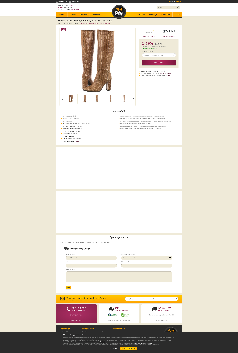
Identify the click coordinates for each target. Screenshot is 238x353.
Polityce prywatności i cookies (143, 343)
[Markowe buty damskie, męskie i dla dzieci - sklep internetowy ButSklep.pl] (119, 12)
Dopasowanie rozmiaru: (129, 254)
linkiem (102, 342)
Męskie (72, 14)
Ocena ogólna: (70, 254)
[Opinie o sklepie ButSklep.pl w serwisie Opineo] (113, 315)
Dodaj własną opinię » (149, 36)
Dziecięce (83, 14)
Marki (177, 14)
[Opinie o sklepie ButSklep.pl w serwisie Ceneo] (125, 315)
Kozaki (76, 23)
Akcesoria (96, 14)
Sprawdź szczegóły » (161, 320)
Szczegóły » (168, 75)
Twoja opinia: (70, 269)
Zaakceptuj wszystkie (128, 348)
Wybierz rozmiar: (148, 51)
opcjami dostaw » (165, 73)
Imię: (67, 262)
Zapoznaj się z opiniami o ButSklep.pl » (119, 320)
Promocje (153, 14)
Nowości (141, 14)
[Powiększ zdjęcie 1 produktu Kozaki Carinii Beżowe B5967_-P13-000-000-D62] (97, 61)
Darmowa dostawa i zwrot (149, 48)
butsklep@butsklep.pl (76, 320)
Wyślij (68, 287)
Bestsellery (165, 14)
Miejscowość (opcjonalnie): (130, 262)
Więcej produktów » (169, 36)
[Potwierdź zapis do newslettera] (176, 299)
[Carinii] (168, 31)
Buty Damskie (67, 23)
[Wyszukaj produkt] (178, 7)
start (59, 23)
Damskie (61, 14)
